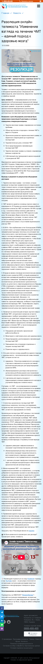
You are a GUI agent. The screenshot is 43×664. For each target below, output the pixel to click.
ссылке (31, 531)
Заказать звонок (27, 1)
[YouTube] (9, 622)
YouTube (9, 581)
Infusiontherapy (27, 595)
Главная (5, 13)
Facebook (31, 579)
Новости (17, 13)
